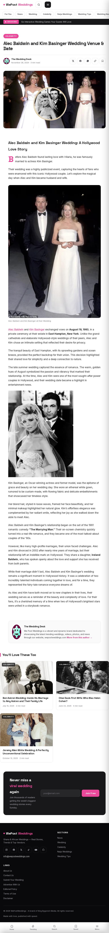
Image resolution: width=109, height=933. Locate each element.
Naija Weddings (64, 14)
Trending (33, 929)
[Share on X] (73, 61)
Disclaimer (8, 898)
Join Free (90, 793)
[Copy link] (95, 61)
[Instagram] (6, 850)
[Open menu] (48, 5)
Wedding (33, 14)
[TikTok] (29, 850)
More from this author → (79, 637)
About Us (7, 871)
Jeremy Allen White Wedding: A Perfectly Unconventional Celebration (26, 752)
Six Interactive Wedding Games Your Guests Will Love (46, 22)
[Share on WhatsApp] (88, 61)
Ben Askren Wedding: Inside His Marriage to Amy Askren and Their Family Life (25, 700)
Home (12, 929)
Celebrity (47, 14)
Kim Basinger (37, 329)
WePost (19, 5)
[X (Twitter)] (21, 850)
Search (54, 929)
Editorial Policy (10, 889)
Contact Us (8, 875)
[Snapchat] (43, 850)
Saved (76, 929)
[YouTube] (36, 850)
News (20, 14)
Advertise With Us (11, 884)
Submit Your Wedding (13, 880)
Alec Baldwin (15, 329)
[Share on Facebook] (80, 61)
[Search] (39, 5)
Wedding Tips (84, 14)
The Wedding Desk (21, 59)
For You (8, 14)
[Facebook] (14, 850)
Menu (97, 929)
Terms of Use (9, 893)
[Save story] (102, 61)
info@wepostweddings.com (16, 856)
